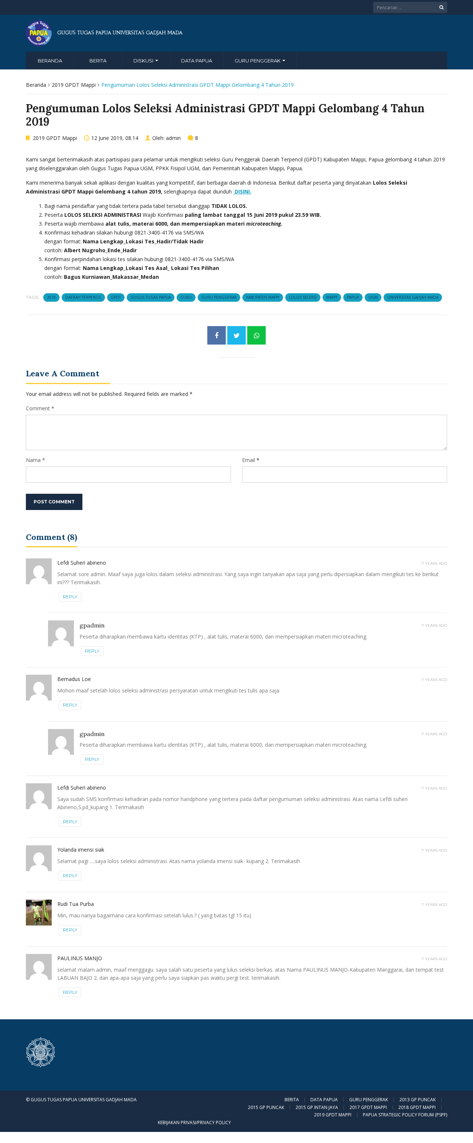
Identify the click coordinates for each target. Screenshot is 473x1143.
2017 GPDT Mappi (368, 1107)
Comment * (40, 408)
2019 (51, 297)
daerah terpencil (83, 297)
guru (186, 297)
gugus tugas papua (150, 297)
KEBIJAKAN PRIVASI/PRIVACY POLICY (194, 1122)
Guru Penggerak (258, 61)
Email (248, 459)
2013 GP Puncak (417, 1100)
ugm (373, 297)
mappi (331, 297)
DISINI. (242, 191)
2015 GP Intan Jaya (317, 1107)
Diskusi (143, 61)
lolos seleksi (303, 297)
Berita (97, 61)
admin (173, 137)
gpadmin (92, 625)
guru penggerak (218, 297)
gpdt (116, 297)
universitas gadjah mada (412, 297)
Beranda (50, 61)
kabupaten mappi (262, 297)
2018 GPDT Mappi (417, 1107)
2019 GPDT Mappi (74, 84)
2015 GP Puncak (266, 1107)
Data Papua (196, 61)
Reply (70, 596)
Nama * (35, 459)
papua (353, 297)
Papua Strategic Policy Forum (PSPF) (405, 1115)
